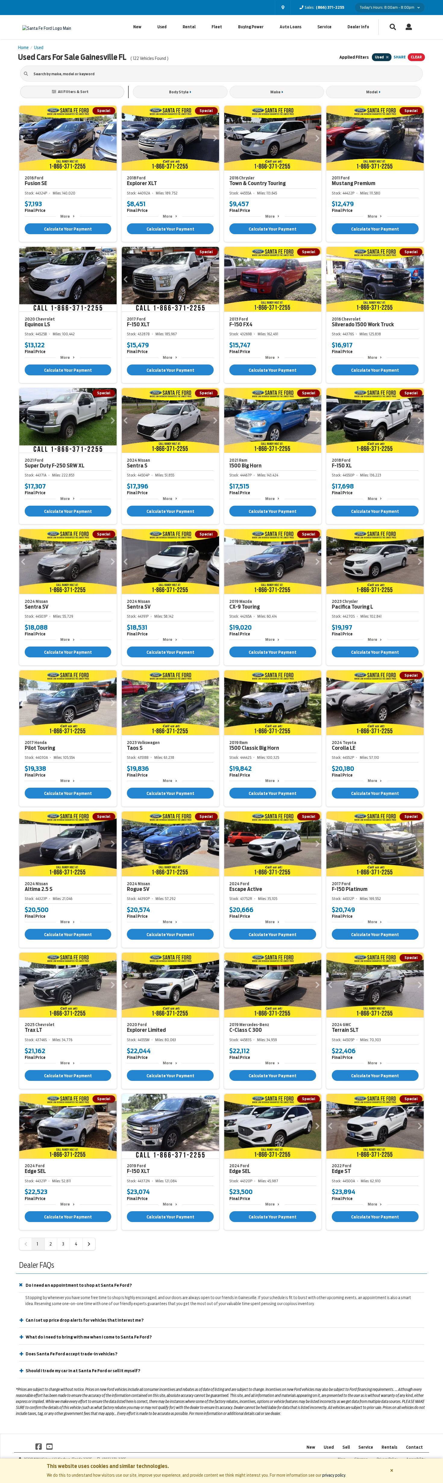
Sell (346, 1447)
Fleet (217, 27)
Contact (414, 1447)
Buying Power (251, 27)
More (65, 216)
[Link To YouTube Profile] (49, 1446)
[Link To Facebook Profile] (39, 1446)
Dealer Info (358, 27)
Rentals (389, 1447)
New (137, 27)
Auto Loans (290, 27)
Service (324, 27)
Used (162, 27)
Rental (189, 27)
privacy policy (333, 1475)
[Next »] (89, 1244)
